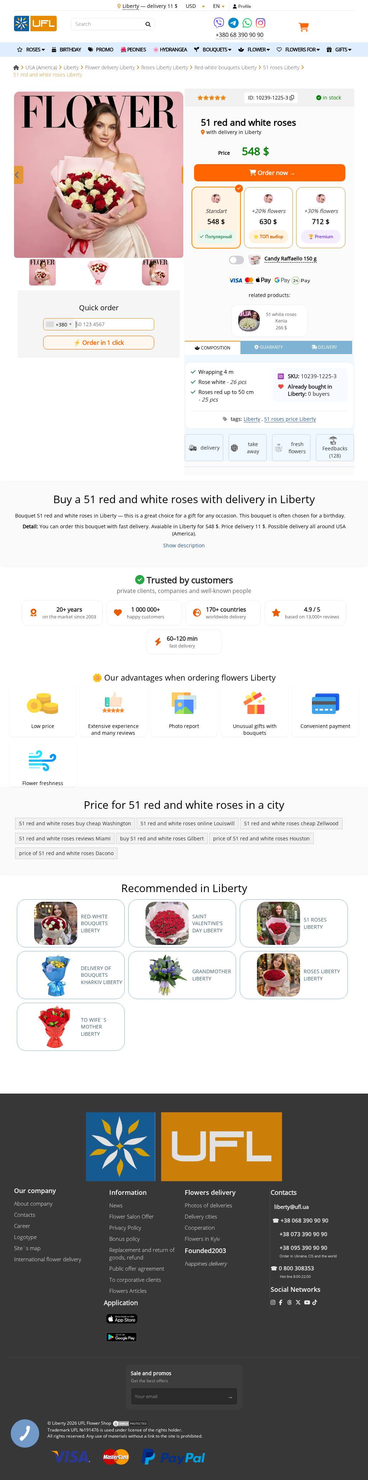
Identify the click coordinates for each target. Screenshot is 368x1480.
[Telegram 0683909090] (234, 25)
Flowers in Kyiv (202, 1238)
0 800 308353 (296, 1268)
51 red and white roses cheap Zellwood (291, 823)
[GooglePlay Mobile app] (122, 1336)
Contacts (24, 1214)
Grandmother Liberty (211, 975)
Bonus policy (124, 1238)
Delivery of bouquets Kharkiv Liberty (101, 975)
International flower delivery (47, 1259)
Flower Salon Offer (131, 1216)
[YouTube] (308, 1302)
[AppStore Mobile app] (122, 1318)
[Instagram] (260, 25)
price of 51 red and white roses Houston (261, 838)
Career (22, 1225)
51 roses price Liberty (290, 419)
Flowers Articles (128, 1290)
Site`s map (27, 1248)
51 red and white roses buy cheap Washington (75, 823)
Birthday (70, 49)
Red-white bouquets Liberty (94, 923)
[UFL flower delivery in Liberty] (35, 22)
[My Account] (235, 6)
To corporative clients (135, 1279)
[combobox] (58, 324)
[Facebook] (281, 1302)
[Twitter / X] (298, 1302)
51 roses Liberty (315, 923)
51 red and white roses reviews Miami (65, 838)
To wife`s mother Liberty (93, 1026)
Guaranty (271, 347)
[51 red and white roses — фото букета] (98, 176)
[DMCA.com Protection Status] (130, 1423)
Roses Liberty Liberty (322, 975)
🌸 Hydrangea (170, 49)
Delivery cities (201, 1216)
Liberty (252, 419)
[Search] (147, 24)
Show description (184, 545)
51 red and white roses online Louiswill (188, 823)
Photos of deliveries (208, 1205)
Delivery (327, 347)
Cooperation (200, 1227)
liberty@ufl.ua (291, 1206)
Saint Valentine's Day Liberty (207, 923)
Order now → (275, 172)
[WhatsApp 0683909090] (248, 25)
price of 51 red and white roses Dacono (66, 853)
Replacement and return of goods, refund (142, 1253)
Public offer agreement (136, 1268)
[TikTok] (315, 1302)
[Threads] (290, 1302)
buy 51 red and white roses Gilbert (162, 838)
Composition (215, 348)
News (116, 1205)
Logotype (25, 1236)
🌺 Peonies (133, 49)
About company (33, 1203)
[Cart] (305, 28)
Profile (244, 6)
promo (104, 49)
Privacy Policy (125, 1227)
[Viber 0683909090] (219, 25)
